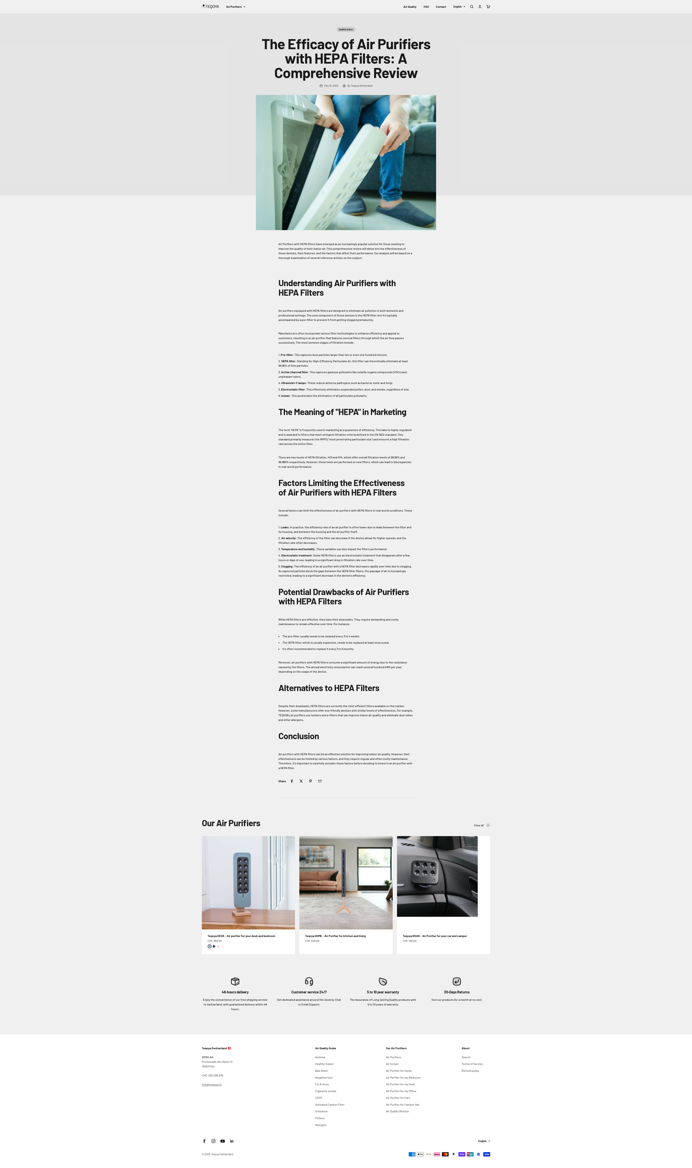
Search (466, 1057)
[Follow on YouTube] (222, 1141)
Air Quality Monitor (397, 1111)
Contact (441, 6)
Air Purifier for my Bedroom (403, 1077)
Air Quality (409, 6)
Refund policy (470, 1070)
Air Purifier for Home (399, 1070)
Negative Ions (324, 1077)
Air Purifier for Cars (398, 1097)
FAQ (426, 6)
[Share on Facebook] (291, 781)
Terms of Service (472, 1063)
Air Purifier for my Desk (400, 1084)
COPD (318, 1097)
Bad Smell (321, 1070)
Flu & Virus (322, 1084)
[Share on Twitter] (301, 781)
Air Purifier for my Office (401, 1091)
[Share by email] (319, 781)
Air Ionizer (392, 1063)
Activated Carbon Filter (330, 1104)
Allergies (321, 1125)
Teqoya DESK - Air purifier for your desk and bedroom (241, 936)
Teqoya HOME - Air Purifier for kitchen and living (335, 936)
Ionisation (321, 1111)
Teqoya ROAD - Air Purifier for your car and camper (435, 936)
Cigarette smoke (325, 1091)
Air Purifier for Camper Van (403, 1104)
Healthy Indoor (346, 29)
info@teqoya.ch (212, 1084)
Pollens (320, 1118)
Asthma (320, 1057)
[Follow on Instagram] (213, 1141)
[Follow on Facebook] (204, 1141)
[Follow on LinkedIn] (231, 1141)
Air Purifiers (234, 6)
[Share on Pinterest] (310, 781)
